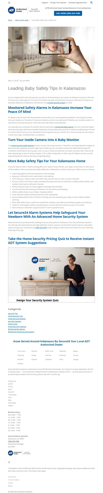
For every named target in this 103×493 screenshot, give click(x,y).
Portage (75, 359)
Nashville (20, 359)
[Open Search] (91, 3)
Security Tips (13, 313)
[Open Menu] (9, 3)
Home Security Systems (17, 319)
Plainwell (34, 351)
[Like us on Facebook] (9, 463)
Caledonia (48, 359)
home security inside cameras (23, 145)
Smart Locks (12, 324)
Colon (61, 359)
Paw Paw (48, 355)
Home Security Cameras (17, 327)
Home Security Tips (15, 316)
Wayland (34, 359)
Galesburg (20, 355)
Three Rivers (21, 351)
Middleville (62, 351)
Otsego (33, 355)
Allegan (75, 351)
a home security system (56, 103)
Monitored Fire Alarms (16, 329)
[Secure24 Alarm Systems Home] (24, 10)
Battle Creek (49, 351)
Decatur (75, 355)
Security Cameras (14, 321)
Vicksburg (62, 355)
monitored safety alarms (64, 127)
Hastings (20, 363)
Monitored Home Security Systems (21, 332)
